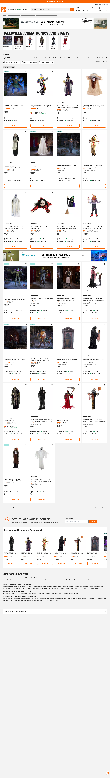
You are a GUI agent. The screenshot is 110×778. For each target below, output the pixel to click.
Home (4, 15)
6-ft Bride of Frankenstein (68, 598)
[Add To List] (26, 71)
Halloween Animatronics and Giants (46, 15)
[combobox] (50, 9)
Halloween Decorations (28, 15)
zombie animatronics (88, 579)
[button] (101, 62)
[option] (105, 507)
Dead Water (17, 586)
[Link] (16, 99)
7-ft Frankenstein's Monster (94, 598)
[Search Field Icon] (72, 9)
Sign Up (93, 521)
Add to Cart (15, 126)
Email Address (69, 518)
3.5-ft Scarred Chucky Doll (50, 598)
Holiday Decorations (14, 15)
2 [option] (102, 507)
